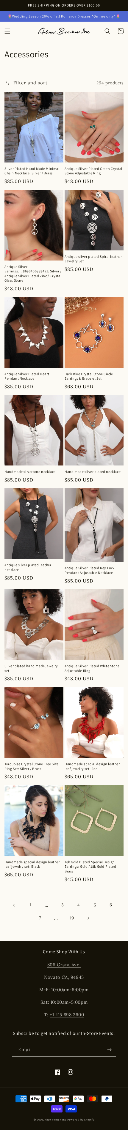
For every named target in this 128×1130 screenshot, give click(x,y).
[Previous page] (14, 905)
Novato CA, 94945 (64, 977)
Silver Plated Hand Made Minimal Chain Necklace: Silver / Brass (32, 171)
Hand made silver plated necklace (93, 471)
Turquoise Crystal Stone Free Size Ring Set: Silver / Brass (31, 766)
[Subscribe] (109, 1050)
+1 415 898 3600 (67, 1014)
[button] (7, 31)
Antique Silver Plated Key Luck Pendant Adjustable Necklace (90, 570)
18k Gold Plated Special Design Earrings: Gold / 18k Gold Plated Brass (90, 866)
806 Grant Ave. (64, 965)
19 (72, 918)
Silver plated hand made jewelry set (31, 668)
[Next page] (88, 918)
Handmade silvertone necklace (30, 471)
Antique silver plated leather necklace (27, 567)
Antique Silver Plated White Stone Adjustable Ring (92, 668)
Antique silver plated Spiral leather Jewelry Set (93, 258)
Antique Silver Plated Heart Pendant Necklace (26, 376)
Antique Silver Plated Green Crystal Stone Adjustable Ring (93, 171)
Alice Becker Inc (55, 1119)
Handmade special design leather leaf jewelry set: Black (32, 864)
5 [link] (94, 905)
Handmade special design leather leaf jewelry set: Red (92, 766)
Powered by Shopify (80, 1119)
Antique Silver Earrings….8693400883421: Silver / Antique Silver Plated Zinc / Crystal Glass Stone (33, 273)
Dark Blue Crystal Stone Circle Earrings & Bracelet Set (89, 376)
